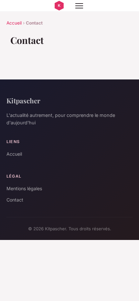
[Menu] (79, 6)
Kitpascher (23, 100)
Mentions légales (24, 188)
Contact (14, 199)
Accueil (14, 23)
